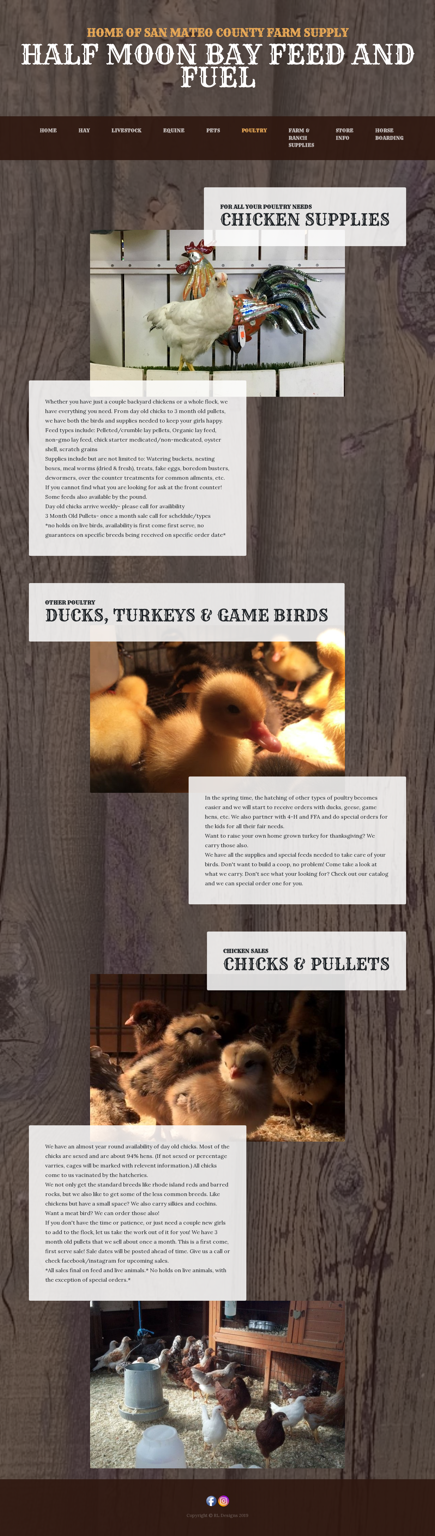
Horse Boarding (389, 134)
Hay (84, 130)
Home (48, 130)
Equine (174, 130)
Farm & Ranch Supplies (301, 137)
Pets (213, 130)
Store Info (344, 134)
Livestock (126, 130)
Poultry (255, 130)
